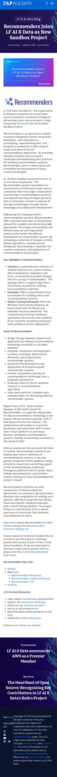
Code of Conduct (37, 757)
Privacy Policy (30, 743)
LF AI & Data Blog (28, 19)
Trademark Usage (22, 736)
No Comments (43, 45)
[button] (52, 3)
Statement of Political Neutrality (30, 753)
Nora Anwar (15, 45)
